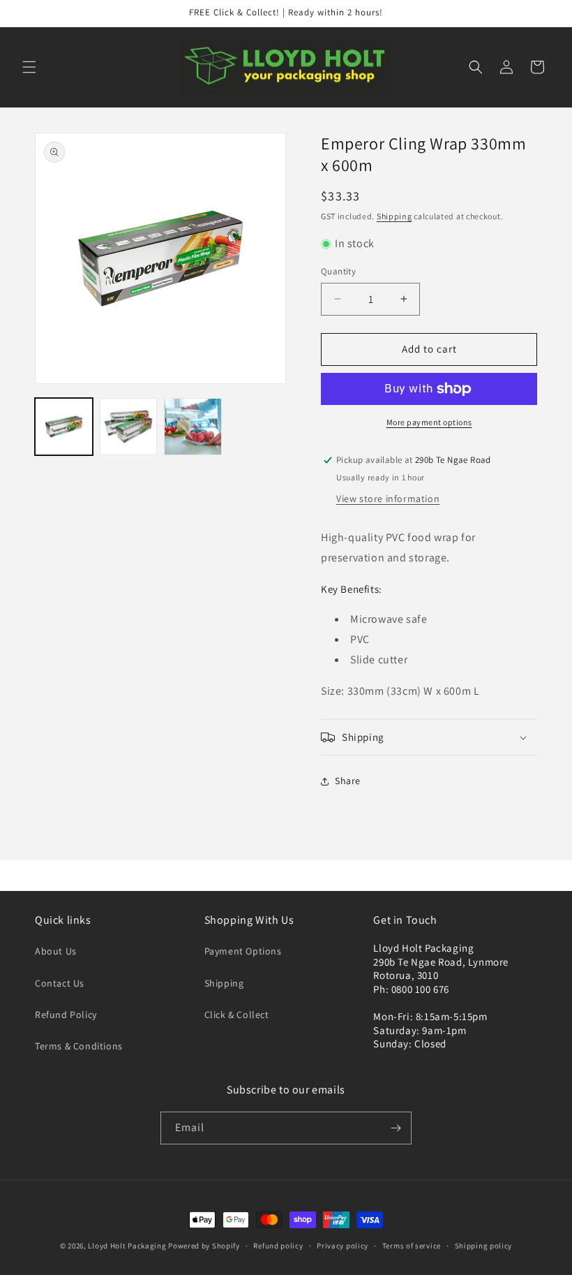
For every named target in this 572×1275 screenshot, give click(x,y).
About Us (56, 951)
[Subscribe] (395, 1128)
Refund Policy (66, 1014)
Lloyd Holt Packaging (127, 1246)
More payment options (429, 422)
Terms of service (411, 1246)
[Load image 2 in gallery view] (129, 427)
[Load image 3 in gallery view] (193, 427)
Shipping (394, 216)
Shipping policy (484, 1246)
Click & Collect (236, 1014)
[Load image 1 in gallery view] (64, 427)
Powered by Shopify (204, 1246)
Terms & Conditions (79, 1046)
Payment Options (243, 951)
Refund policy (278, 1246)
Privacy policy (342, 1246)
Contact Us (59, 983)
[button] (29, 67)
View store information (387, 498)
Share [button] (348, 780)
